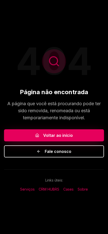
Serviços (27, 189)
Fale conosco (58, 151)
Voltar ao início (58, 135)
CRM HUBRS (49, 189)
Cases (68, 189)
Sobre (83, 189)
